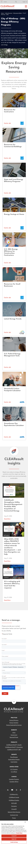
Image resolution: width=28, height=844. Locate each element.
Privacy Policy (19, 833)
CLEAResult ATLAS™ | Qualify (14, 745)
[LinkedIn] (8, 790)
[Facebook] (20, 790)
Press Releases (14, 757)
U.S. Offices (14, 771)
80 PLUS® (14, 803)
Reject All (14, 839)
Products (14, 742)
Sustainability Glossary (14, 759)
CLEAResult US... (14, 794)
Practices (14, 717)
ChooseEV (14, 809)
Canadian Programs (14, 779)
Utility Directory (8, 13)
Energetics (14, 806)
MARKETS (14, 730)
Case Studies (14, 762)
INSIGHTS (14, 754)
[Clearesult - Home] (14, 710)
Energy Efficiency (13, 720)
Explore (6, 123)
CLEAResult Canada (14, 797)
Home (2, 13)
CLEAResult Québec (14, 800)
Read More (7, 519)
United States (14, 766)
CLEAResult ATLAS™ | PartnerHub (14, 747)
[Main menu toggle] (25, 6)
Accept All (14, 836)
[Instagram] (17, 790)
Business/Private (14, 737)
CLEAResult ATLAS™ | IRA (14, 749)
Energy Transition (14, 722)
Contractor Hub (14, 815)
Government (14, 735)
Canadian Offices (14, 781)
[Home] (8, 6)
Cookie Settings (14, 842)
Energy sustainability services (14, 725)
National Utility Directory (14, 812)
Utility (13, 732)
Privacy (14, 818)
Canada (5, 1)
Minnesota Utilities (17, 13)
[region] (14, 832)
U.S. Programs (13, 769)
